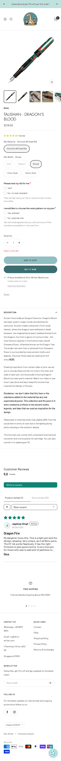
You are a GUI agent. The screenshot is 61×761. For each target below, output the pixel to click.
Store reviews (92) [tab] (40, 501)
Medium (22, 167)
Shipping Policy (41, 641)
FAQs (36, 636)
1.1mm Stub (12, 176)
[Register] (50, 686)
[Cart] (55, 22)
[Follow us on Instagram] (14, 715)
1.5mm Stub (30, 176)
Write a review (14, 488)
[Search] (11, 22)
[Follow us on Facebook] (7, 715)
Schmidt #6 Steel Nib (17, 152)
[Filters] (7, 510)
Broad (36, 167)
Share (6, 297)
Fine (9, 167)
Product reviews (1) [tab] (14, 501)
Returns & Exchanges (44, 653)
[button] (11, 139)
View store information (16, 289)
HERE (11, 363)
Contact (37, 630)
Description (10, 316)
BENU (6, 111)
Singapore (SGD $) (13, 728)
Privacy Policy (40, 647)
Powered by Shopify (26, 737)
